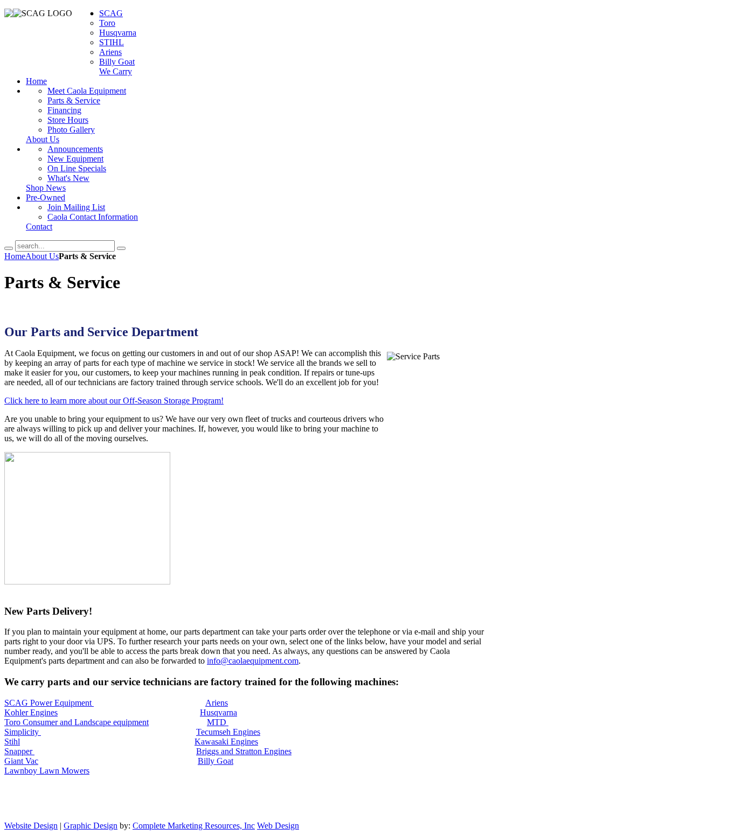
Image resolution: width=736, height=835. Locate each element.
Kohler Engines (31, 712)
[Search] (8, 248)
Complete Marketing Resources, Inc (194, 825)
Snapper (19, 751)
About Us (42, 256)
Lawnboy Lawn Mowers (46, 770)
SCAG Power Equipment (49, 702)
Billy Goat (215, 761)
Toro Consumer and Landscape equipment (76, 722)
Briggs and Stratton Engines (243, 751)
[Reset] (121, 248)
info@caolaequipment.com (427, 44)
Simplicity (22, 731)
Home (14, 256)
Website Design (31, 825)
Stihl (12, 741)
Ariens (216, 702)
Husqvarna (218, 712)
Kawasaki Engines (226, 741)
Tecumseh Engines (228, 731)
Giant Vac (21, 761)
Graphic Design (90, 825)
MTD (217, 722)
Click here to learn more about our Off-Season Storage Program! (114, 400)
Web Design (278, 825)
